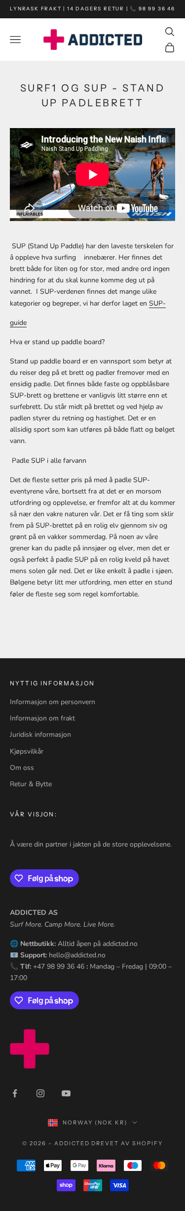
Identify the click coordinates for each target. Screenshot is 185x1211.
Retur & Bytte (31, 784)
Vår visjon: (33, 814)
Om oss (22, 767)
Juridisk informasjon (40, 734)
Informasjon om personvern (52, 702)
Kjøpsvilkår (26, 751)
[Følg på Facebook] (15, 1093)
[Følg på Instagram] (40, 1093)
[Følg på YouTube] (66, 1093)
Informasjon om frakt (42, 718)
